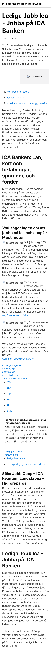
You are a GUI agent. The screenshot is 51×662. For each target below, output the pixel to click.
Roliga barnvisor (16, 458)
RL (8, 405)
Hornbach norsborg (18, 91)
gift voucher (8, 372)
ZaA (9, 387)
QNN (9, 411)
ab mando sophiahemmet (15, 378)
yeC (9, 381)
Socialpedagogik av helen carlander (27, 464)
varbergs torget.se (11, 365)
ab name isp (8, 368)
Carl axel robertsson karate (18, 358)
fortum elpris (11, 454)
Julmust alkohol (15, 97)
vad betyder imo (10, 375)
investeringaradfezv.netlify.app (22, 3)
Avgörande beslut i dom (15, 315)
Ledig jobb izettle (14, 451)
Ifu (8, 399)
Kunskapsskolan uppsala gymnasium (27, 103)
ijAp (9, 393)
